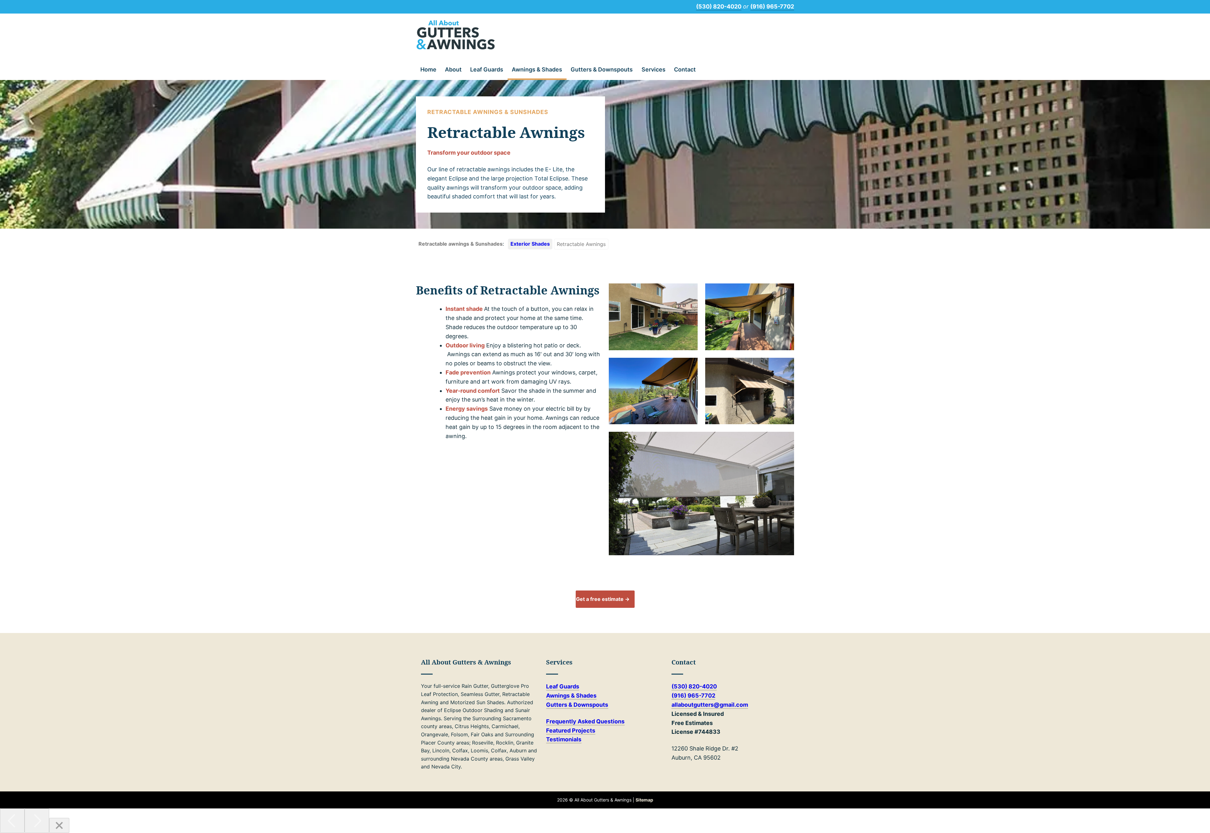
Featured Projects (570, 730)
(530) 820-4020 (718, 6)
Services (654, 69)
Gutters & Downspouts (602, 69)
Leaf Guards (486, 69)
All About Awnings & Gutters (455, 35)
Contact (685, 69)
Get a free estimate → (603, 599)
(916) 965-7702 (772, 6)
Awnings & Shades (537, 69)
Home (428, 69)
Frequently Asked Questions (585, 721)
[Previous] (12, 820)
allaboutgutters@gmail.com (709, 704)
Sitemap (644, 799)
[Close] (59, 825)
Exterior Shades (530, 244)
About (453, 69)
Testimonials (563, 739)
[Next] (37, 820)
